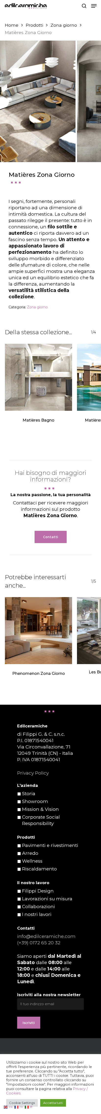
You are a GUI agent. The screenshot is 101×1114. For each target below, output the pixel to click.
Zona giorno (63, 25)
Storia (28, 793)
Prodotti (34, 25)
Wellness (32, 861)
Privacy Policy (33, 773)
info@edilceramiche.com (46, 936)
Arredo (30, 853)
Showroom (35, 801)
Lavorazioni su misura (47, 899)
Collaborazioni (38, 906)
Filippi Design (38, 891)
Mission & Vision (40, 809)
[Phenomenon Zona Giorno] (38, 630)
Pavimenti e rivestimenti (50, 845)
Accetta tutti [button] (53, 1103)
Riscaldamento (39, 869)
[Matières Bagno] (38, 377)
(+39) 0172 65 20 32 (38, 943)
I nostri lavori (36, 914)
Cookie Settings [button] (22, 1103)
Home (11, 25)
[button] (94, 5)
